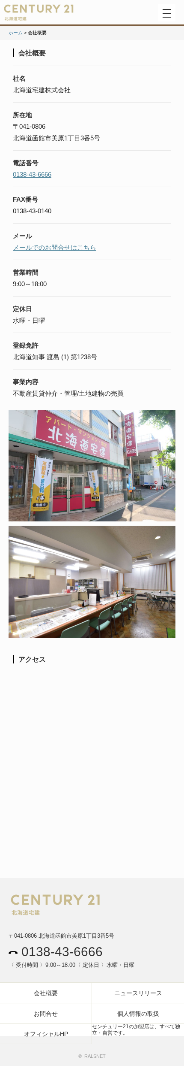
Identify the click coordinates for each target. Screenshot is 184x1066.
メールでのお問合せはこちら (54, 247)
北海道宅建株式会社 (55, 14)
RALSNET (95, 1056)
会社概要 (46, 993)
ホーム (16, 32)
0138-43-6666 (32, 174)
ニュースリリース (138, 993)
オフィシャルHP (46, 1033)
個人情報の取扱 (138, 1013)
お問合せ (46, 1013)
